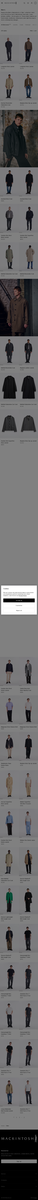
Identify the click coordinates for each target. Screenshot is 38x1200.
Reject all (19, 610)
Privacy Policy (23, 595)
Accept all (19, 600)
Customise (19, 605)
